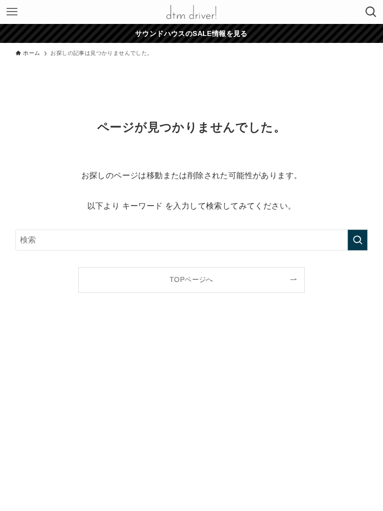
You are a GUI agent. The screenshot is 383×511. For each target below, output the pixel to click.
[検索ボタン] (371, 12)
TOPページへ (191, 279)
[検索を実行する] (358, 240)
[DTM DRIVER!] (191, 12)
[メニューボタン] (12, 12)
